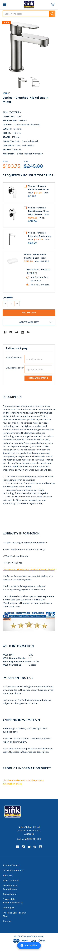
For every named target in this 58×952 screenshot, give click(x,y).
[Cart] (53, 4)
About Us (7, 875)
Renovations (9, 894)
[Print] (16, 332)
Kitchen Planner (11, 865)
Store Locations (11, 880)
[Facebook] (5, 332)
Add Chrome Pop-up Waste (40, 279)
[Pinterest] (28, 332)
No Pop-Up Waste (40, 284)
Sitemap (7, 921)
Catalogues (9, 907)
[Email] (10, 332)
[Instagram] (23, 846)
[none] (29, 47)
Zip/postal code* (15, 367)
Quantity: (8, 297)
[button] (29, 322)
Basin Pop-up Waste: (38, 271)
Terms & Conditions (13, 870)
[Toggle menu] (4, 4)
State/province (14, 357)
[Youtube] (29, 846)
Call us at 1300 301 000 (29, 839)
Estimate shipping (38, 378)
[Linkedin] (22, 332)
